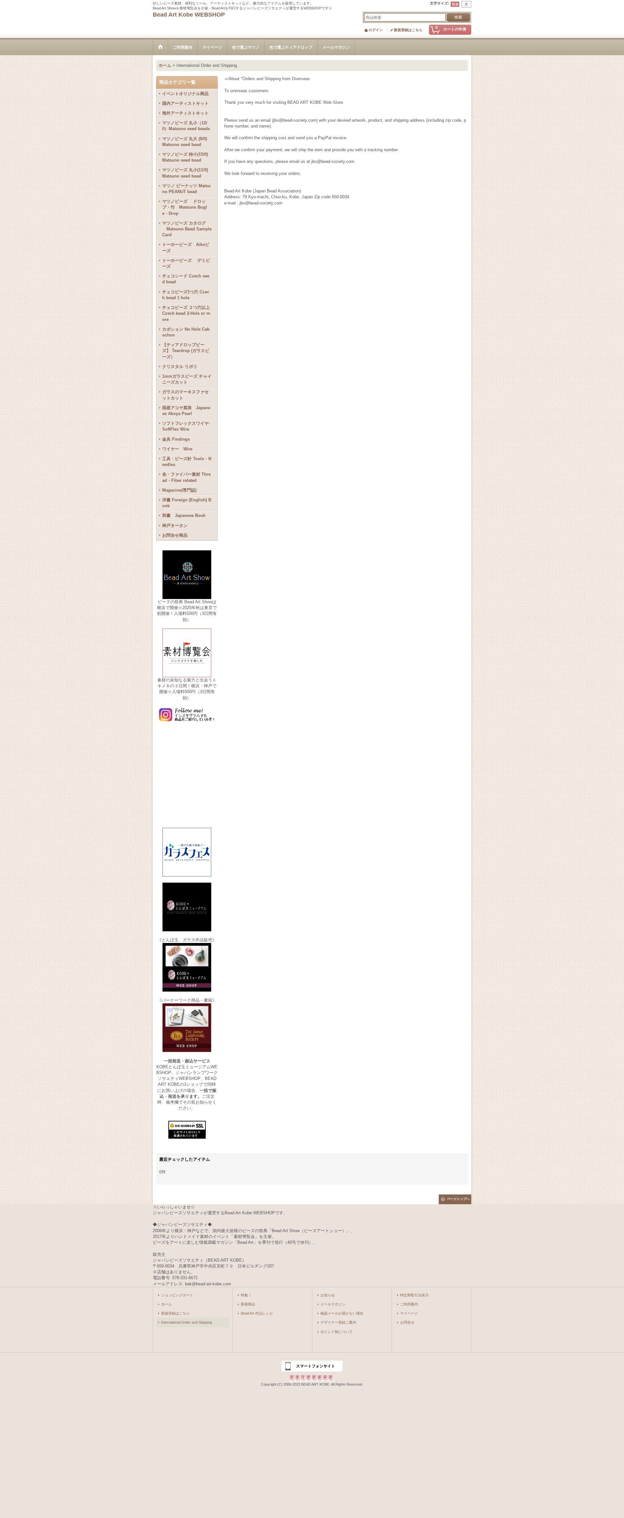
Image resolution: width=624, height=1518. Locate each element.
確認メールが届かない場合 (341, 1313)
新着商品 (248, 1304)
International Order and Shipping (186, 1322)
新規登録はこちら (408, 30)
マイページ (409, 1313)
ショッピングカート (177, 1295)
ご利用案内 (409, 1304)
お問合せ (407, 1322)
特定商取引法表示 (414, 1295)
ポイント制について (336, 1332)
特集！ (246, 1295)
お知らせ (327, 1295)
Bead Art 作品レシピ (257, 1313)
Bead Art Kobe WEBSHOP (189, 14)
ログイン (376, 30)
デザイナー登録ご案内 (338, 1322)
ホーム (166, 1304)
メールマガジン (332, 1304)
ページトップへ (458, 1199)
